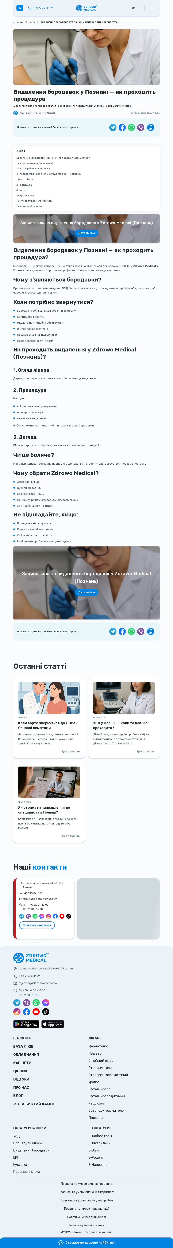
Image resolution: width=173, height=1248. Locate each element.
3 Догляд (21, 190)
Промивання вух (26, 1172)
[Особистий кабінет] (19, 8)
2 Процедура (24, 184)
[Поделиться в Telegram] (113, 127)
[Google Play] (26, 1024)
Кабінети (22, 1063)
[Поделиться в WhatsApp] (131, 127)
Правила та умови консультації (86, 1208)
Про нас (21, 1087)
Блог (32, 22)
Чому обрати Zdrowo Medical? (34, 200)
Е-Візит (94, 1150)
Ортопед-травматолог (106, 1111)
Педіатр (94, 1053)
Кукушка (20, 1165)
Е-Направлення (100, 1165)
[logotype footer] (31, 962)
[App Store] (52, 1024)
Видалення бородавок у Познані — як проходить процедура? (53, 157)
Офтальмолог (99, 1089)
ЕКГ (16, 1158)
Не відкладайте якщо (29, 206)
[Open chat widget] (163, 1238)
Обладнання (26, 1054)
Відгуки (21, 1079)
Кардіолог (96, 1103)
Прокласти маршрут (37, 925)
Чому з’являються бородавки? (34, 163)
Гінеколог (96, 1118)
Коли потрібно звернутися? (33, 168)
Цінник (20, 1071)
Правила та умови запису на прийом (86, 1200)
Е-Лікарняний (99, 1143)
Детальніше (86, 592)
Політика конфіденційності (86, 1217)
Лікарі (94, 1038)
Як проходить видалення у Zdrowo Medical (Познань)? (48, 173)
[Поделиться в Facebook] (122, 127)
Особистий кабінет (37, 1104)
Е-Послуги (99, 1128)
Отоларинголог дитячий (108, 1075)
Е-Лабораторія (100, 1136)
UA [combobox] (133, 8)
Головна (18, 22)
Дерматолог (98, 1046)
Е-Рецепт (96, 1158)
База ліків (23, 1046)
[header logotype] (86, 8)
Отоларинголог (100, 1068)
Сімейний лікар (100, 1061)
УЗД (16, 1136)
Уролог (93, 1082)
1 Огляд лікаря (24, 179)
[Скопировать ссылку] (150, 127)
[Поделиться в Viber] (140, 127)
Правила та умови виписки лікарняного (86, 1192)
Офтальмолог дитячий (106, 1096)
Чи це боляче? (25, 195)
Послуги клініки (29, 1128)
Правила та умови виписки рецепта (86, 1184)
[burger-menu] (152, 8)
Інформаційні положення (86, 1225)
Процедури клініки (28, 1143)
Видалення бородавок (31, 1150)
